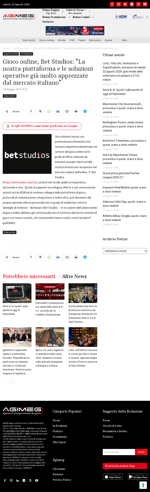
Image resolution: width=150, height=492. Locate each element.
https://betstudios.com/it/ (20, 182)
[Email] (67, 111)
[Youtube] (145, 4)
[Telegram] (131, 4)
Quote (108, 40)
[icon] (112, 480)
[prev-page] (5, 381)
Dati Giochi (29, 40)
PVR (72, 40)
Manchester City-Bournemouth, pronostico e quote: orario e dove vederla (123, 108)
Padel (81, 40)
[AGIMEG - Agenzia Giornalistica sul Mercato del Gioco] (19, 17)
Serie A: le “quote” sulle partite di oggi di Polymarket (15, 310)
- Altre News (73, 277)
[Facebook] (112, 4)
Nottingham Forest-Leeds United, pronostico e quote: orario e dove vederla (123, 126)
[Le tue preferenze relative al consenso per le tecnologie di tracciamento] (143, 485)
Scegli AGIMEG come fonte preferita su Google (44, 126)
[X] (138, 4)
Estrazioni (95, 40)
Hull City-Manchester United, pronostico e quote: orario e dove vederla (123, 159)
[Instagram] (118, 4)
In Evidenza (26, 53)
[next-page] (11, 381)
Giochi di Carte (21, 48)
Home (6, 48)
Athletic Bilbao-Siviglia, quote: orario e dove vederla (125, 218)
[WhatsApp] (49, 111)
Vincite (62, 40)
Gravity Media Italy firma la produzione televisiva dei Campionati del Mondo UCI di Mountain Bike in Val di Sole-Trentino (83, 314)
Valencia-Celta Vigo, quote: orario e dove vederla (124, 203)
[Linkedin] (125, 4)
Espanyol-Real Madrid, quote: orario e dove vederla (124, 189)
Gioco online (46, 40)
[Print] (76, 111)
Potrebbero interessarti (29, 277)
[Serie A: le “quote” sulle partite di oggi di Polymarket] (17, 293)
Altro (124, 40)
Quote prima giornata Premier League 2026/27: (121, 175)
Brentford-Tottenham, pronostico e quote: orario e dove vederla (124, 142)
